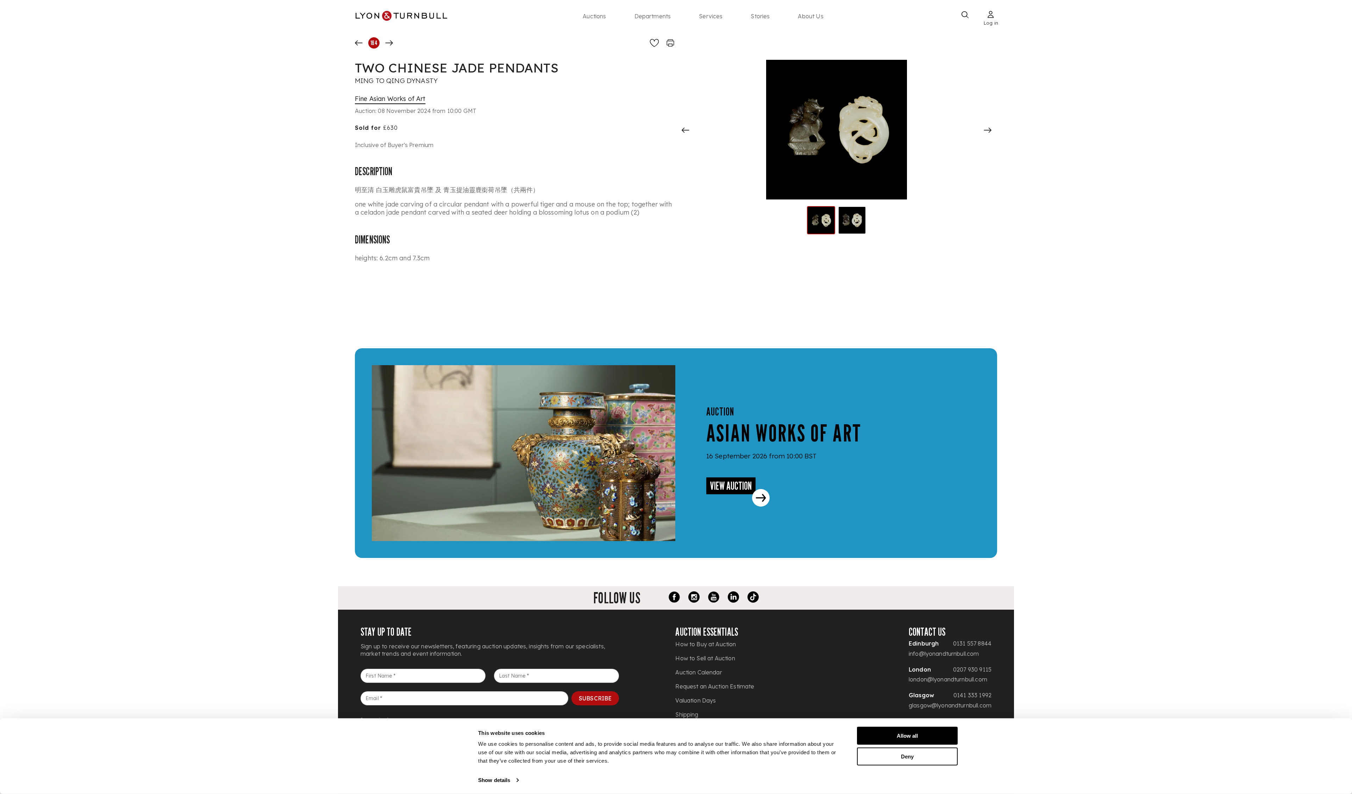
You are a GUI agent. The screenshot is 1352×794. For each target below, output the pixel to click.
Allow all (907, 736)
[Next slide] (987, 130)
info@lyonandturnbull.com (944, 653)
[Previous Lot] (359, 43)
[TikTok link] (753, 598)
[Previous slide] (685, 130)
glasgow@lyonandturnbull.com (950, 705)
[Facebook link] (674, 598)
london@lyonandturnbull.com (948, 679)
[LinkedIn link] (733, 598)
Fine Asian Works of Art (390, 99)
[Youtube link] (713, 598)
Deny (907, 756)
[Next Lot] (389, 43)
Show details (494, 780)
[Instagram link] (694, 598)
